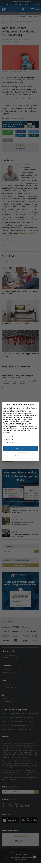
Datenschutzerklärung (21, 459)
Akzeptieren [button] (20, 448)
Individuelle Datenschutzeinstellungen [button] (20, 456)
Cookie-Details (11, 459)
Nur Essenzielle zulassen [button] (20, 453)
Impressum (31, 459)
